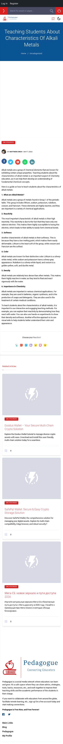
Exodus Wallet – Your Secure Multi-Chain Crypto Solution (29, 427)
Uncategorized (8, 142)
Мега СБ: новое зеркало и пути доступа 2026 (30, 594)
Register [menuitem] (14, 3)
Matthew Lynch (16, 152)
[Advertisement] (31, 98)
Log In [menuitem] (4, 3)
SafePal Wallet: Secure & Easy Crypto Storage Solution (27, 511)
